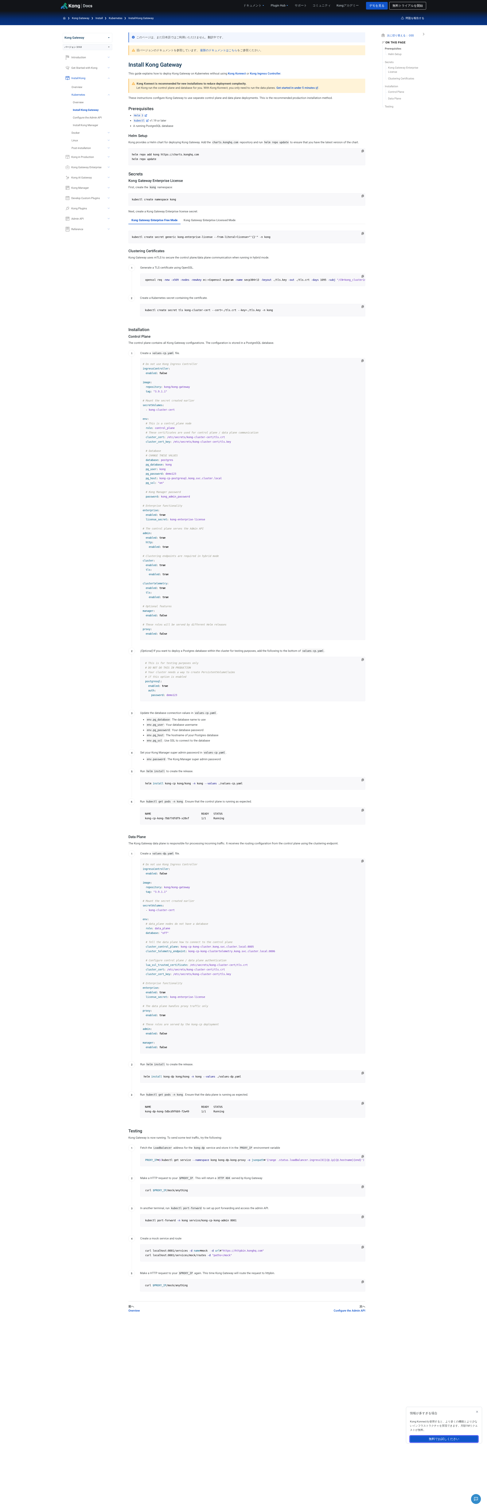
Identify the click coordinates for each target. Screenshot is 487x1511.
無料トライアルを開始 (407, 5)
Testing (389, 106)
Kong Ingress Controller (265, 73)
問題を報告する (415, 18)
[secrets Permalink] (126, 174)
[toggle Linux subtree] (109, 140)
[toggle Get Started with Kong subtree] (109, 68)
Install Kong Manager (85, 125)
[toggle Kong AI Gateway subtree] (109, 177)
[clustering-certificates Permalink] (126, 251)
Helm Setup (395, 54)
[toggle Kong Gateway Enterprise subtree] (109, 167)
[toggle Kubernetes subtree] (109, 95)
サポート (301, 5)
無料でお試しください (444, 1439)
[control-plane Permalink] (126, 336)
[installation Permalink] (126, 329)
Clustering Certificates (401, 78)
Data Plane (394, 98)
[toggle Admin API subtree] (109, 219)
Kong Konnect (237, 73)
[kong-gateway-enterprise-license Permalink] (126, 180)
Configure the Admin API (87, 117)
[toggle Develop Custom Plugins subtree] (109, 198)
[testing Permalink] (126, 1131)
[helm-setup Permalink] (126, 136)
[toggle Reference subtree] (109, 229)
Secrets (389, 62)
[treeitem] (92, 110)
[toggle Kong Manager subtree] (109, 188)
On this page (395, 42)
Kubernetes (115, 18)
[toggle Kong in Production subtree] (109, 157)
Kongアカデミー (348, 5)
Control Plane (396, 91)
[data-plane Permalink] (126, 837)
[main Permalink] (125, 64)
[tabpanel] (246, 237)
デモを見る (376, 5)
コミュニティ (322, 5)
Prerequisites (393, 48)
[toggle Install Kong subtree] (109, 78)
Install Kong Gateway (141, 18)
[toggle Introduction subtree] (109, 57)
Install (99, 18)
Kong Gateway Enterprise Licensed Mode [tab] (210, 220)
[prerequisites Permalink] (126, 108)
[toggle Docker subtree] (109, 133)
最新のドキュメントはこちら (218, 50)
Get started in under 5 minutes (295, 88)
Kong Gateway (80, 18)
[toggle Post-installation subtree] (109, 148)
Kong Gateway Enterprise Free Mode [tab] (154, 220)
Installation (391, 86)
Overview (77, 87)
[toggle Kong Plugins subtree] (109, 208)
